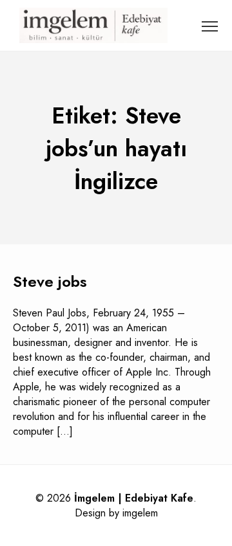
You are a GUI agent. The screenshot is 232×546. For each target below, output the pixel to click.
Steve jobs (50, 281)
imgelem (140, 512)
